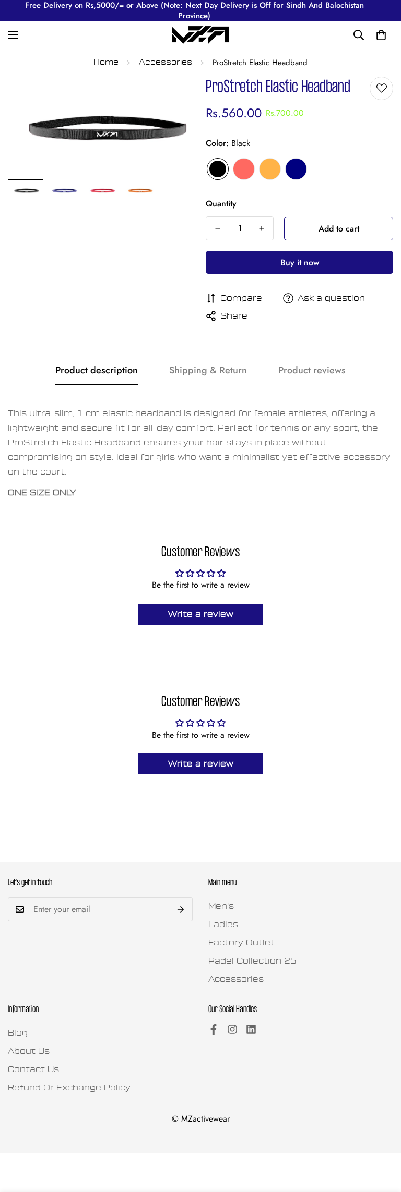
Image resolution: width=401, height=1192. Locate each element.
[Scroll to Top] (381, 1135)
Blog (18, 1033)
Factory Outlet (241, 943)
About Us (29, 1051)
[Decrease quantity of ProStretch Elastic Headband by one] (217, 228)
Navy (296, 169)
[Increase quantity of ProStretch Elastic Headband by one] (261, 228)
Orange (270, 169)
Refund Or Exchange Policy (69, 1088)
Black (217, 169)
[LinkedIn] (251, 1029)
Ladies (223, 924)
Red (243, 169)
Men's (221, 906)
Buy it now (299, 263)
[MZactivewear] (200, 35)
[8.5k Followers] (232, 1029)
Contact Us (33, 1069)
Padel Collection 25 (252, 961)
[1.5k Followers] (213, 1029)
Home (106, 62)
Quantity (221, 204)
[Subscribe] (181, 909)
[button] (381, 35)
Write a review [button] (200, 614)
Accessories (165, 62)
